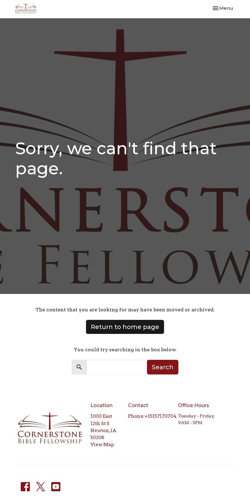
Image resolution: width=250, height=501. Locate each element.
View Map (102, 444)
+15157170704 (161, 416)
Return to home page (125, 327)
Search (162, 367)
